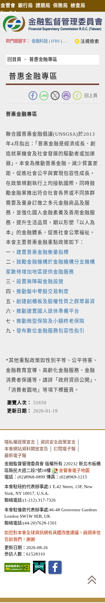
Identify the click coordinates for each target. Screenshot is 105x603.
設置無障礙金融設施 (40, 281)
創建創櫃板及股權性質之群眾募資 (55, 301)
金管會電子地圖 (74, 470)
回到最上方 (92, 579)
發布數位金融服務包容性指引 (50, 331)
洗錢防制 (71, 41)
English (9, 12)
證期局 (43, 5)
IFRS (55, 41)
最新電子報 (15, 455)
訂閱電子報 (65, 448)
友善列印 (66, 95)
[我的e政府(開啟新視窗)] (39, 567)
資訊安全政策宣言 (58, 441)
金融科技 (40, 41)
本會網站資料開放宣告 (26, 448)
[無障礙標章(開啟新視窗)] (17, 567)
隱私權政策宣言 (19, 441)
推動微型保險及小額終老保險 (50, 321)
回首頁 (14, 59)
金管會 (8, 5)
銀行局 (25, 5)
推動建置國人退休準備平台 (47, 311)
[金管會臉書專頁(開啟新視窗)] (55, 567)
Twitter (55, 95)
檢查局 (78, 5)
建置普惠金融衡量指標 (42, 252)
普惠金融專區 (43, 59)
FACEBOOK (33, 95)
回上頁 (90, 95)
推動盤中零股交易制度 (42, 291)
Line (44, 95)
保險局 (60, 5)
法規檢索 (89, 41)
